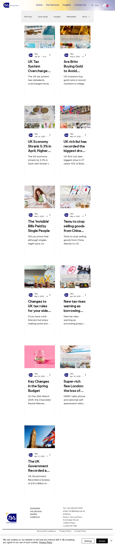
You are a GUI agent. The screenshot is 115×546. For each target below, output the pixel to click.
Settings (88, 540)
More (84, 17)
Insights (57, 17)
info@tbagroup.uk (77, 511)
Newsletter (71, 17)
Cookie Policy (80, 531)
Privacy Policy (66, 531)
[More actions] (51, 55)
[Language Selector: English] (109, 6)
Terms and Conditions (48, 531)
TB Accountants (14, 5)
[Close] (111, 541)
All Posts (28, 17)
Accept (102, 540)
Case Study (43, 17)
